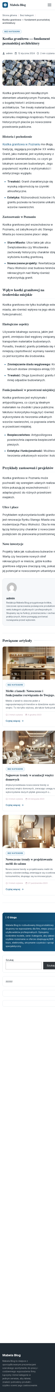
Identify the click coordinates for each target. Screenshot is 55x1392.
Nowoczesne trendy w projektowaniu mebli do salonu (29, 861)
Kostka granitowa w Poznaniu (21, 144)
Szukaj (9, 960)
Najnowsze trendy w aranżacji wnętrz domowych (30, 777)
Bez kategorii (12, 31)
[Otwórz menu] (49, 5)
